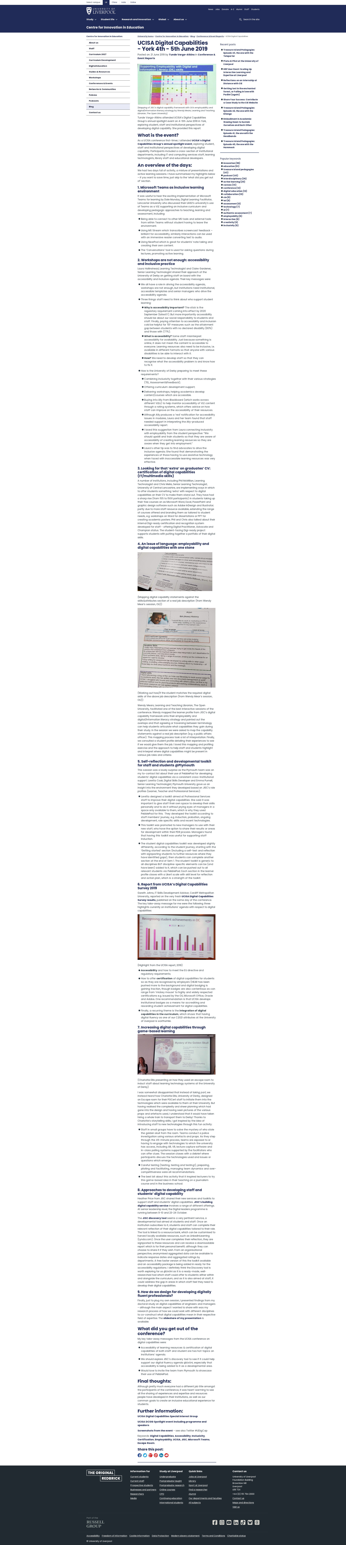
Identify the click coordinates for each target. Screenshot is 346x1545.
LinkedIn (161, 1455)
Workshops (95, 77)
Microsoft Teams (198, 1439)
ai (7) (226, 209)
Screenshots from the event (155, 1430)
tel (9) (226, 200)
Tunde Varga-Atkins (182, 54)
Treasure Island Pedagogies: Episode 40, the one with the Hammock (239, 144)
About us (93, 42)
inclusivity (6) (231, 225)
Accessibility (183, 1436)
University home (145, 36)
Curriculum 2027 (98, 54)
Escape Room (146, 1443)
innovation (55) (231, 163)
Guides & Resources (99, 71)
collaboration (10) (233, 194)
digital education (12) (235, 191)
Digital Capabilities (162, 1436)
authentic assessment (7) (237, 213)
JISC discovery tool (154, 1218)
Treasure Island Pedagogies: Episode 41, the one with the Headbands (239, 133)
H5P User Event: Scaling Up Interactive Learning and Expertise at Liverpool (237, 72)
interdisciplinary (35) (235, 178)
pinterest (156, 1455)
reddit (166, 1455)
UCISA (176, 1439)
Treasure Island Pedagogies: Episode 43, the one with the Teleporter (239, 52)
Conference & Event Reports (210, 36)
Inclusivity (198, 1436)
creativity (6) (230, 222)
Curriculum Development (102, 60)
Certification (146, 1439)
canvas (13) (229, 184)
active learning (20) (234, 181)
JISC (184, 1439)
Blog (91, 106)
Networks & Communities (102, 89)
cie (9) (226, 197)
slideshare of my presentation (182, 1318)
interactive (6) (231, 219)
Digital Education (98, 66)
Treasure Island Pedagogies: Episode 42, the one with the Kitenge (239, 110)
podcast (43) (230, 175)
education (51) (231, 166)
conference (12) (232, 188)
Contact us (95, 112)
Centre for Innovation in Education (115, 27)
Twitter (145, 1455)
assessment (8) (232, 203)
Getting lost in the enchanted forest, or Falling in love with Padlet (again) (239, 91)
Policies (93, 95)
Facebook (140, 1455)
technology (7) (231, 206)
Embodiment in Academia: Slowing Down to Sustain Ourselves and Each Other (237, 121)
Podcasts (94, 100)
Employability (163, 1439)
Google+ (150, 1455)
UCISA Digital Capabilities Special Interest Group (168, 1416)
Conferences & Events (101, 83)
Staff (91, 48)
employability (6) (232, 216)
